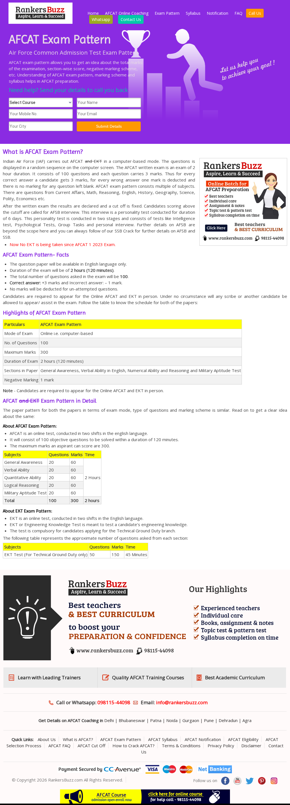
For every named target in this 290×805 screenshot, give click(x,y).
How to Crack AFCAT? (133, 745)
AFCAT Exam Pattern (120, 739)
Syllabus (193, 13)
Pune (209, 720)
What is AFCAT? (78, 739)
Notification (217, 13)
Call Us (255, 13)
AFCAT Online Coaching (126, 13)
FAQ (238, 13)
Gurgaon (190, 720)
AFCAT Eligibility (243, 739)
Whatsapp (101, 19)
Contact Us (131, 19)
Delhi (109, 720)
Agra (246, 720)
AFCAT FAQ (59, 745)
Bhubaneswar (132, 720)
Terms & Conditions (181, 745)
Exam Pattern (167, 13)
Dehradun (228, 720)
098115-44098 (113, 702)
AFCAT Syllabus (163, 739)
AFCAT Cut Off (91, 745)
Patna (155, 720)
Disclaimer (251, 745)
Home (93, 13)
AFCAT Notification (203, 739)
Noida (172, 720)
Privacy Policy (221, 745)
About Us (47, 739)
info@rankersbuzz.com (182, 702)
